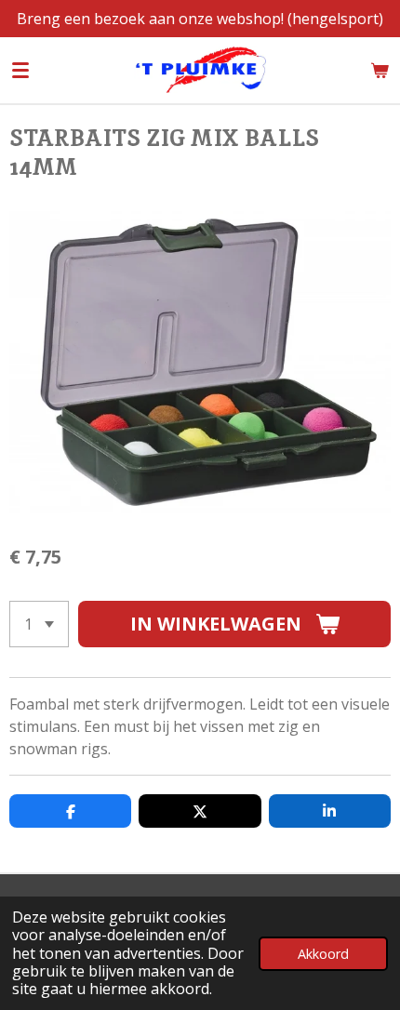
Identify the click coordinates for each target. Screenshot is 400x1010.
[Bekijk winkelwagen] (379, 69)
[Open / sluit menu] (20, 69)
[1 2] (39, 624)
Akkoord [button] (323, 954)
